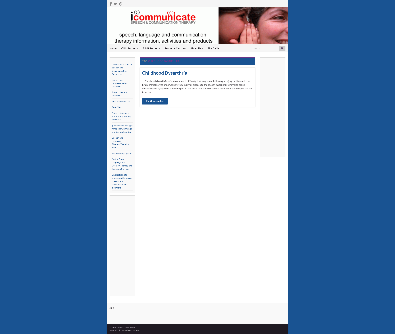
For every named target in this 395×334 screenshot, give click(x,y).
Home (113, 48)
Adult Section (151, 48)
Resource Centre (174, 48)
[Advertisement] (124, 246)
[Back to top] (388, 327)
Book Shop (117, 107)
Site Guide (213, 48)
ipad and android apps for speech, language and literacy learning (122, 128)
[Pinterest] (120, 3)
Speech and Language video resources (119, 83)
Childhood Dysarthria (164, 73)
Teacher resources (121, 101)
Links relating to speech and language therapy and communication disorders (122, 181)
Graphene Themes (131, 330)
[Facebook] (111, 3)
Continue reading (155, 101)
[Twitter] (115, 3)
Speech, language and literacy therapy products (121, 116)
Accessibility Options (122, 153)
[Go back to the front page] (197, 25)
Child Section (129, 48)
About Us (196, 48)
